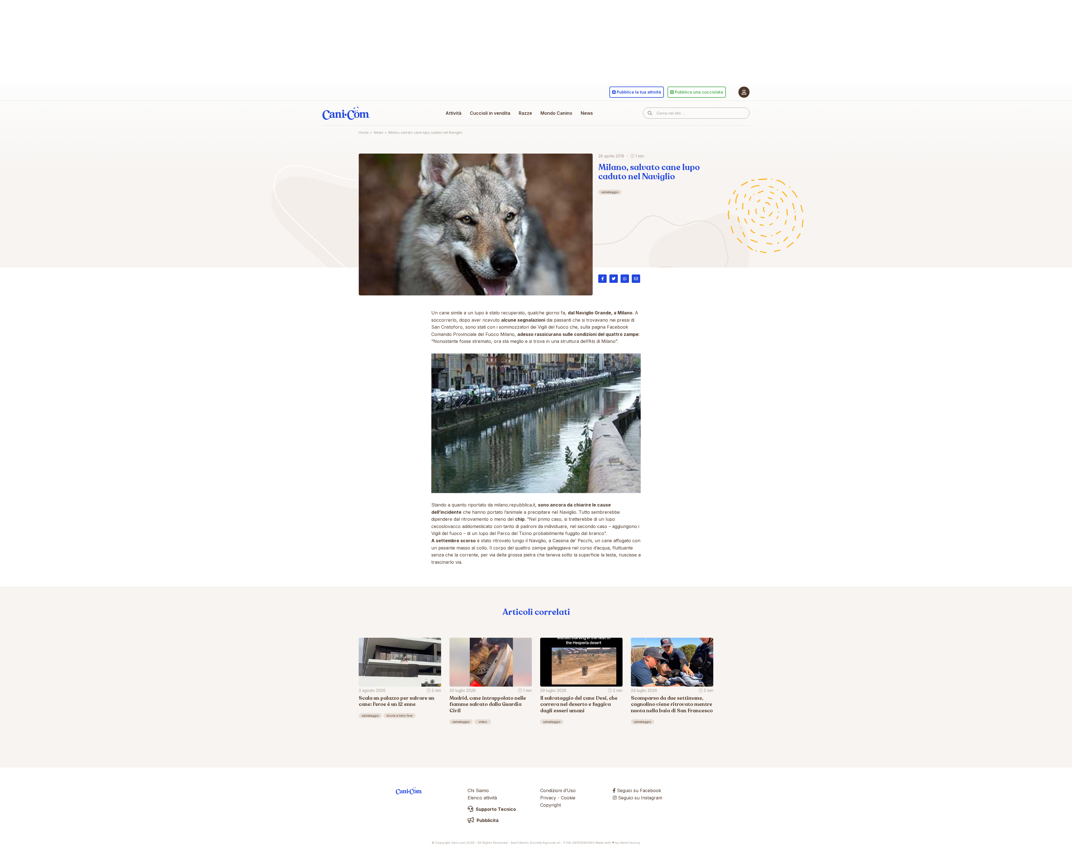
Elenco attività (482, 798)
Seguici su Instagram (639, 798)
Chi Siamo (478, 790)
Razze (525, 113)
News (587, 113)
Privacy (548, 798)
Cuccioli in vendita (490, 113)
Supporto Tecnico (495, 809)
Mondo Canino (556, 113)
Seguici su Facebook (638, 790)
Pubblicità (487, 820)
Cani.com (346, 113)
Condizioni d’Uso (558, 790)
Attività (453, 113)
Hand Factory (630, 843)
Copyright (550, 805)
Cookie (568, 798)
